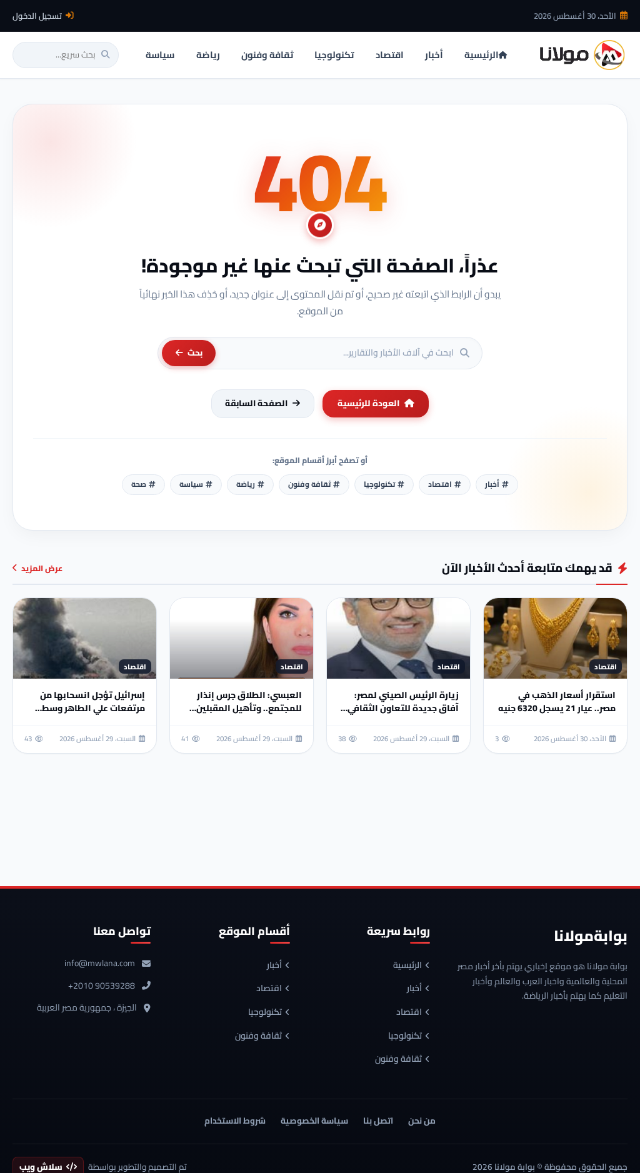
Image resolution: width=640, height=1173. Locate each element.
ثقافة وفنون (398, 1059)
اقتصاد (409, 1012)
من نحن (422, 1120)
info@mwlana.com (99, 963)
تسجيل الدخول (37, 15)
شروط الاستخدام (235, 1120)
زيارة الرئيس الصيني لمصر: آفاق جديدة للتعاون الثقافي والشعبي (403, 708)
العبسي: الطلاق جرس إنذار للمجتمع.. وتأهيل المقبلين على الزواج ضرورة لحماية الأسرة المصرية (249, 714)
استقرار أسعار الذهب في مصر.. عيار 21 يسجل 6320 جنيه (557, 701)
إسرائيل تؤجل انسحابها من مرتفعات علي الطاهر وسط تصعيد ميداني (92, 708)
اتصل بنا (378, 1120)
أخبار (414, 988)
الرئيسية (407, 965)
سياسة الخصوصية (314, 1120)
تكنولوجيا (405, 1036)
